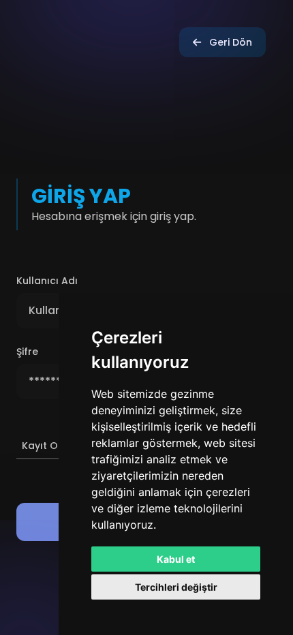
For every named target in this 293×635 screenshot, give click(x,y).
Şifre (27, 351)
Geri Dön (230, 42)
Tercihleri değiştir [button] (176, 587)
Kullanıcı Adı (47, 281)
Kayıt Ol (41, 445)
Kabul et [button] (176, 559)
